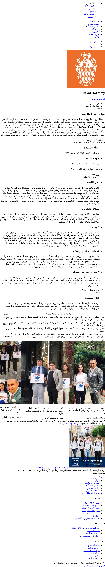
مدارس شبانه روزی (91, 533)
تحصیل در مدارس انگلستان (87, 518)
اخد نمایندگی (94, 548)
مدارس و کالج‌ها (92, 483)
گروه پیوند (95, 477)
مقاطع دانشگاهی (92, 26)
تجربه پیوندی (94, 34)
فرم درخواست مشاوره (94, 566)
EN (84, 47)
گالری (97, 37)
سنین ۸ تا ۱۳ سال (92, 503)
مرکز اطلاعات (93, 558)
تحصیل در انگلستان (91, 493)
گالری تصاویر (94, 488)
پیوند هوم (90, 16)
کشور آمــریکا (87, 11)
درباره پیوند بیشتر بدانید (69, 423)
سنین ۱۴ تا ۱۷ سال (91, 505)
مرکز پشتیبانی (93, 553)
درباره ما (96, 480)
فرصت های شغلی (91, 550)
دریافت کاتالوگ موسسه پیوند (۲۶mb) (51, 468)
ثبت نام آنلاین (94, 545)
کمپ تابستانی (93, 530)
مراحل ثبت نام (93, 41)
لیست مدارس (93, 24)
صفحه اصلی (94, 21)
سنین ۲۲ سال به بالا (91, 510)
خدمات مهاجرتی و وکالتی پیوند (86, 528)
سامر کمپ (95, 29)
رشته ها (96, 516)
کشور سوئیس (87, 9)
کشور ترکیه (89, 14)
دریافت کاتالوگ (93, 490)
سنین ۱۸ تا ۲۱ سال (91, 508)
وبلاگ (97, 556)
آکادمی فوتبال (93, 31)
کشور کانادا (89, 6)
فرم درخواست (93, 47)
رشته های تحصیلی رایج (89, 536)
